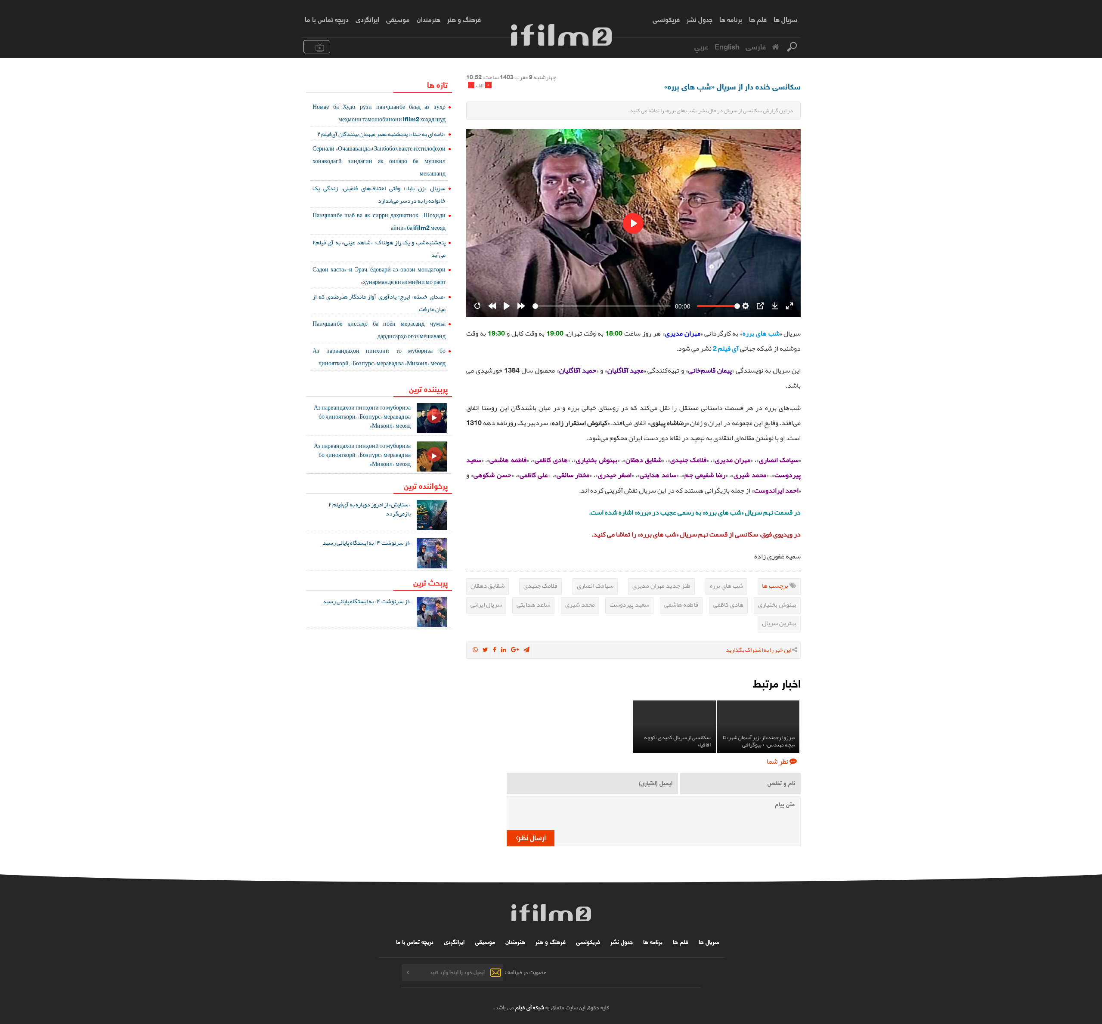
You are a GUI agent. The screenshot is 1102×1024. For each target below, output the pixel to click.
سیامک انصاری (595, 585)
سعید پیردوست (629, 604)
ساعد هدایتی (533, 604)
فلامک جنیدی (540, 585)
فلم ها (758, 19)
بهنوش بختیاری (777, 604)
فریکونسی (666, 19)
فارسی (756, 46)
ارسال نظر (532, 837)
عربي (701, 46)
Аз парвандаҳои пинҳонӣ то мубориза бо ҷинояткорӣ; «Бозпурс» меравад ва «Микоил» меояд (379, 357)
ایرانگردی (367, 19)
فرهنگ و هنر (464, 19)
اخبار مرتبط (777, 682)
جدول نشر (699, 19)
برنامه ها (730, 19)
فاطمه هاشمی (681, 604)
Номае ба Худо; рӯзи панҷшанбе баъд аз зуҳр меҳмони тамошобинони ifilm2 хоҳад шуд (379, 113)
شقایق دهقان (488, 585)
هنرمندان (428, 19)
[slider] (601, 306)
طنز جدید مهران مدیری (661, 585)
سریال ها (785, 19)
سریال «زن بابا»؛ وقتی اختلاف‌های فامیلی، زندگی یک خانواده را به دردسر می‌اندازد (379, 194)
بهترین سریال (779, 623)
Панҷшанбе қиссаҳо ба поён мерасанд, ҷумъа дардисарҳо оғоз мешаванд (379, 330)
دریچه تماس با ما (327, 19)
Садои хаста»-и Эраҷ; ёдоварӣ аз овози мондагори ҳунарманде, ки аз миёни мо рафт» (379, 275)
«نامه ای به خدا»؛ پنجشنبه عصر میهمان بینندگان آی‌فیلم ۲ (381, 134)
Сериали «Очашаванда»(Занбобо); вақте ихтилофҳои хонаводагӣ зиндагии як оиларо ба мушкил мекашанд (379, 160)
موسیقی (398, 19)
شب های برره (726, 585)
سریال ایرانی (486, 604)
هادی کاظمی (728, 604)
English (727, 46)
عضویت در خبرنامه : (525, 972)
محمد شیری (580, 604)
